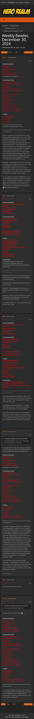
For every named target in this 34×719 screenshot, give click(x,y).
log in (21, 2)
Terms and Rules (16, 715)
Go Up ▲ (23, 715)
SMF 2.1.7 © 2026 (10, 717)
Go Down (4, 52)
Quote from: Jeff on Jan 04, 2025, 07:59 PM (16, 439)
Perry (5, 57)
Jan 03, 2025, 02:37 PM (8, 60)
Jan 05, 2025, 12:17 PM (8, 319)
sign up (27, 2)
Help (9, 715)
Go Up (3, 704)
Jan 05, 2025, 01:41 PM (8, 434)
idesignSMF (25, 717)
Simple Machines (18, 717)
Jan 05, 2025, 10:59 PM (8, 583)
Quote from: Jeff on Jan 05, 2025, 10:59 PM (16, 606)
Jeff (4, 196)
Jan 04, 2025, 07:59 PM (8, 199)
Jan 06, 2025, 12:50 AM (8, 601)
